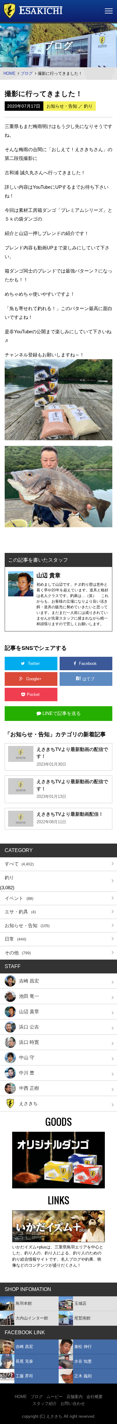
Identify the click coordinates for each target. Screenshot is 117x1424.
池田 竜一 (29, 996)
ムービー (54, 1396)
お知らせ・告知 (27, 925)
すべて (19, 863)
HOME (9, 73)
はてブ (89, 678)
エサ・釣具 (20, 911)
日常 (15, 939)
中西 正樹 (29, 1088)
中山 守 (26, 1057)
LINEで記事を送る (61, 713)
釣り (9, 877)
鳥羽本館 (24, 1303)
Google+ (34, 678)
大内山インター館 (32, 1318)
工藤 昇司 (24, 1376)
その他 (18, 952)
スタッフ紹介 (44, 1403)
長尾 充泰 (24, 1361)
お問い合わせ (73, 1403)
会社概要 (94, 1396)
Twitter (34, 663)
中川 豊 (26, 1072)
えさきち (28, 1103)
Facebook (88, 663)
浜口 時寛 (29, 1042)
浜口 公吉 (29, 1026)
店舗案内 (74, 1396)
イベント (19, 898)
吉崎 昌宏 (29, 980)
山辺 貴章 (29, 1011)
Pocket (34, 694)
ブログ (27, 73)
